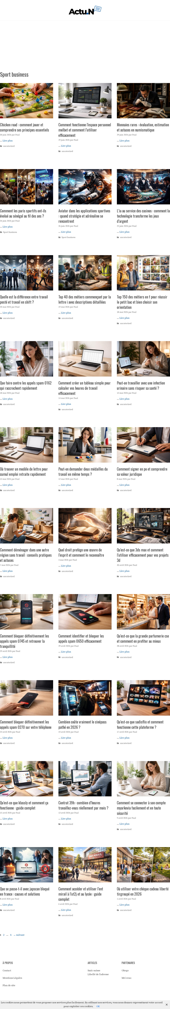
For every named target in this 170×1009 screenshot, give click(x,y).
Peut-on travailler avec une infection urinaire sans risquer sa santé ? (141, 385)
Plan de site (9, 985)
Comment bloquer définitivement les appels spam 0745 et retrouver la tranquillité (24, 641)
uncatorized (9, 146)
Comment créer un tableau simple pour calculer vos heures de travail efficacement (84, 388)
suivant (18, 934)
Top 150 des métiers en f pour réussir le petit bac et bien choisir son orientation (142, 302)
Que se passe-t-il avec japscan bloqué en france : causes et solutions (24, 891)
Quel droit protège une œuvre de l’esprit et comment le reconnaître (81, 552)
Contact (7, 970)
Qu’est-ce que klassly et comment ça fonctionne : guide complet (24, 805)
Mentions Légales (12, 978)
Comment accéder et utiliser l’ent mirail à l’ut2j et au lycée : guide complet (80, 894)
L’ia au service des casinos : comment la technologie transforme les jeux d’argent (143, 216)
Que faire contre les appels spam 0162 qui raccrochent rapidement (26, 385)
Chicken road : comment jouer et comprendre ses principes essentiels (24, 127)
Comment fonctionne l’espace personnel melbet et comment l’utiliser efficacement (84, 130)
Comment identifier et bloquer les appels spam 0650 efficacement (81, 638)
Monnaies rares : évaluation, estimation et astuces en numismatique (143, 127)
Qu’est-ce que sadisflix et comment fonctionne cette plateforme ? (140, 724)
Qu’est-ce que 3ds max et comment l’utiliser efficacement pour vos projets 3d (143, 555)
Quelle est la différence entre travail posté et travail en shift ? (24, 299)
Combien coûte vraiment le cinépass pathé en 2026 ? (82, 724)
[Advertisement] (85, 40)
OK (98, 1006)
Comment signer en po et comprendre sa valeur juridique (142, 471)
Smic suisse (94, 970)
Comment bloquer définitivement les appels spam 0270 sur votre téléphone (25, 724)
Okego (125, 970)
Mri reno (126, 978)
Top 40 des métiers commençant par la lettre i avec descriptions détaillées (84, 299)
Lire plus (7, 140)
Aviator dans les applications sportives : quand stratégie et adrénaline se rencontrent (84, 216)
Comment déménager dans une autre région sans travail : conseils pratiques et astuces (26, 555)
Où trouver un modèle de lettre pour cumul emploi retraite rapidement (24, 471)
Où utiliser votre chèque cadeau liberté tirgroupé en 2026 (143, 891)
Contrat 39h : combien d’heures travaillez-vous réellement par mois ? (83, 805)
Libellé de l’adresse (98, 974)
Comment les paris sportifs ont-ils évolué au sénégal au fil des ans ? (23, 213)
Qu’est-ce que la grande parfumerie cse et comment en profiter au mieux (143, 638)
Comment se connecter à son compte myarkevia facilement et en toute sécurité (141, 808)
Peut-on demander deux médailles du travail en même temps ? (83, 471)
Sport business (10, 232)
